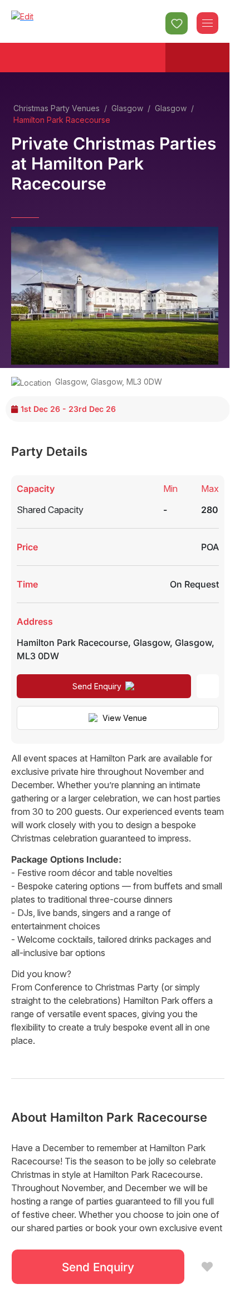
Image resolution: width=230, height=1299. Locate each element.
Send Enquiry (96, 686)
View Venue (124, 718)
